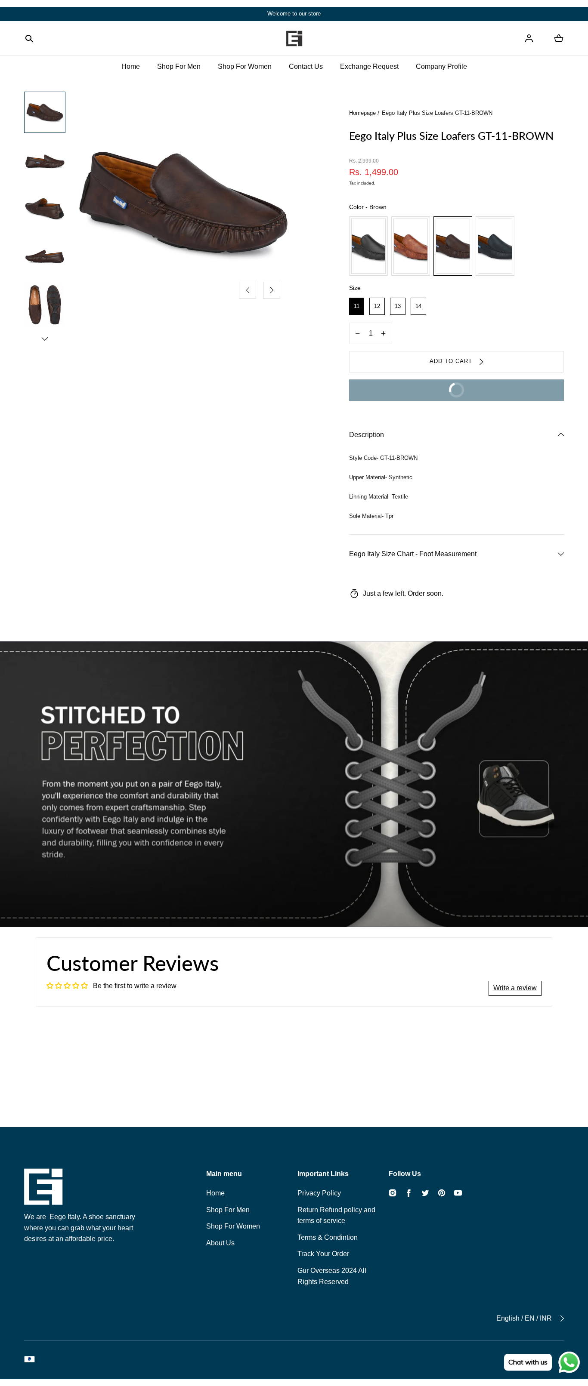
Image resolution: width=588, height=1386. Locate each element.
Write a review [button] (515, 988)
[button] (29, 38)
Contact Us (306, 66)
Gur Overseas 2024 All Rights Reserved (331, 1276)
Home (130, 66)
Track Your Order (323, 1253)
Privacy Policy (319, 1193)
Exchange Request (369, 66)
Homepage (362, 113)
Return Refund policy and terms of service (336, 1215)
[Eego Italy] (294, 38)
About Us (220, 1243)
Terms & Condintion (327, 1237)
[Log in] (529, 38)
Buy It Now (412, 394)
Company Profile (441, 66)
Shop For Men (179, 66)
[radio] (368, 246)
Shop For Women (245, 66)
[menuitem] (44, 112)
